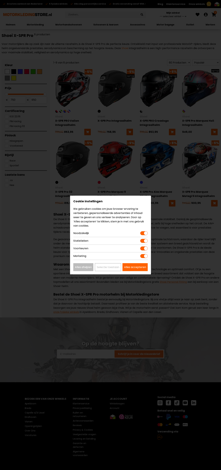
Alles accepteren (135, 267)
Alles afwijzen (83, 267)
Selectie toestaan (108, 267)
